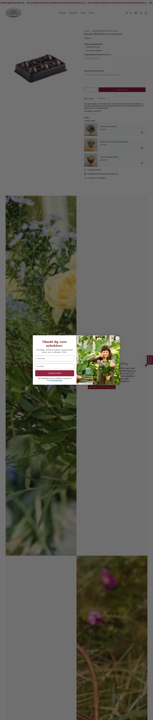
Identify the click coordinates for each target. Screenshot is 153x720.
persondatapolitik (56, 380)
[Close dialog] (117, 338)
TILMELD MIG (54, 373)
